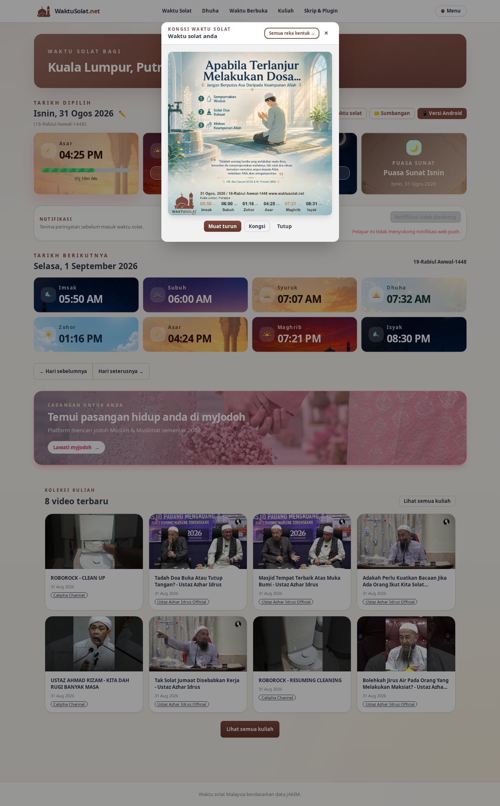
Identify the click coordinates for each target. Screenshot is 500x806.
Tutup (284, 226)
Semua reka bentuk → (292, 33)
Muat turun (222, 226)
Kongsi (257, 226)
